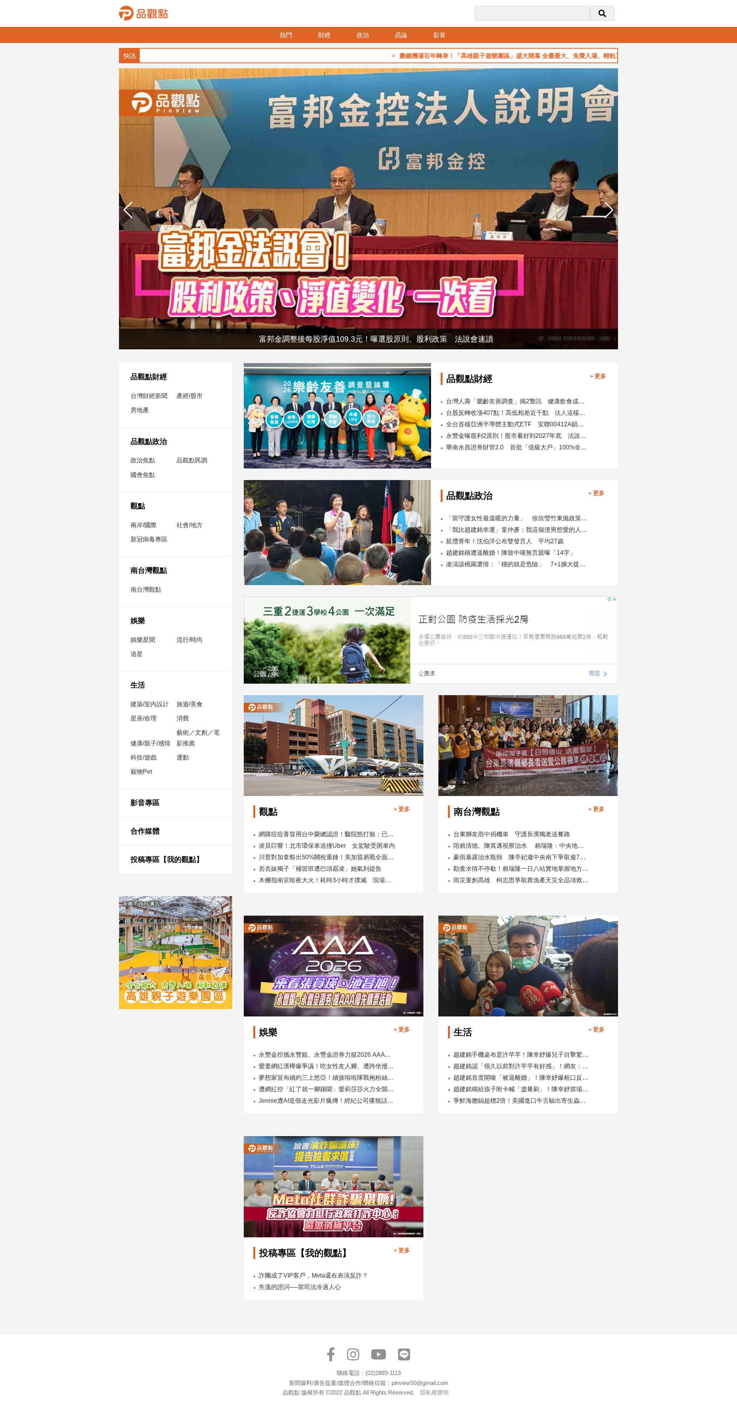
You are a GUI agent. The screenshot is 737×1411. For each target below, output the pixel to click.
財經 (324, 35)
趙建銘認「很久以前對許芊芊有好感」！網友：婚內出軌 (521, 1066)
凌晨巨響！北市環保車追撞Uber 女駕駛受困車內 (327, 846)
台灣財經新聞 (149, 396)
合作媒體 (145, 831)
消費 (183, 718)
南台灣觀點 (149, 570)
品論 (401, 35)
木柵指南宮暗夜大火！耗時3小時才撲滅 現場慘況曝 (327, 880)
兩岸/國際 (144, 525)
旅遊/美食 (190, 704)
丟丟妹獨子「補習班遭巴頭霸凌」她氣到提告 (320, 869)
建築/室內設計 (150, 704)
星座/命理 (144, 718)
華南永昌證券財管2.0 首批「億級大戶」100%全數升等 (518, 447)
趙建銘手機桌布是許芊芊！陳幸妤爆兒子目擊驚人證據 (521, 1054)
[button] (609, 210)
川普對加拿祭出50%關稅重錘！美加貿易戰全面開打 (327, 857)
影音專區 (145, 803)
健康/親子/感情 (150, 743)
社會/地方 (190, 525)
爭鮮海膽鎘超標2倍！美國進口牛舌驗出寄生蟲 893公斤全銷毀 (521, 1100)
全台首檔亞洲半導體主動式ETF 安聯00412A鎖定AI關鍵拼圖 (518, 424)
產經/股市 (190, 396)
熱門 (286, 35)
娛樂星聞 (143, 639)
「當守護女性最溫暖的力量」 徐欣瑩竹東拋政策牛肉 (517, 518)
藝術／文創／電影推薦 (198, 737)
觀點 (138, 506)
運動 (183, 757)
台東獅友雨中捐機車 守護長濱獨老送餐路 (511, 834)
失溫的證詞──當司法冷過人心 (300, 1287)
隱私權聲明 (434, 1392)
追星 (137, 654)
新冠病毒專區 (149, 539)
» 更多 (598, 376)
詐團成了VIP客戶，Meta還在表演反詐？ (313, 1275)
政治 (363, 35)
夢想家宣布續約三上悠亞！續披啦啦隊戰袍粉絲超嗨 (327, 1077)
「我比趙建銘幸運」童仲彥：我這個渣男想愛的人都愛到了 (517, 530)
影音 (439, 35)
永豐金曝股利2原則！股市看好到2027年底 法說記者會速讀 (518, 436)
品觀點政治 (149, 441)
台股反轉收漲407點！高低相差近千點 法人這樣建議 (518, 413)
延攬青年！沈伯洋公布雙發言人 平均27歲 (504, 541)
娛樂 (138, 621)
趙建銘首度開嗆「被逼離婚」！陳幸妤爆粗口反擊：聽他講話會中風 (521, 1077)
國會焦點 (143, 475)
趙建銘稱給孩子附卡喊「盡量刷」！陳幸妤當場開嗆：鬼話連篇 (521, 1089)
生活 (138, 685)
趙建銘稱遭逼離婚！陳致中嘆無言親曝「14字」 (511, 553)
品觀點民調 (192, 460)
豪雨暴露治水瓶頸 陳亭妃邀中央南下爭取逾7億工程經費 (521, 857)
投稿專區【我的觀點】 (167, 859)
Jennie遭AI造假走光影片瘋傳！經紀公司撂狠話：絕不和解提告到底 (327, 1100)
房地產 (140, 410)
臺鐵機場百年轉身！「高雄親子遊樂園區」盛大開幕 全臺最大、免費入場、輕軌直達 (463, 56)
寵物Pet (141, 771)
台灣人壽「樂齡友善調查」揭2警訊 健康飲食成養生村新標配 (518, 401)
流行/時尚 (190, 639)
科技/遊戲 (144, 757)
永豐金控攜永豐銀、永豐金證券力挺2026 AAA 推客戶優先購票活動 (327, 1054)
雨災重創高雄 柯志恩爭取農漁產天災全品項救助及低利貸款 (521, 880)
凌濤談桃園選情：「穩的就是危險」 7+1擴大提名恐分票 (517, 564)
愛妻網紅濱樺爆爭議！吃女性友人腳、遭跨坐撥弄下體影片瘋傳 (327, 1066)
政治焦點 (143, 460)
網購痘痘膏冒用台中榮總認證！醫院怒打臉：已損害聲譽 (327, 834)
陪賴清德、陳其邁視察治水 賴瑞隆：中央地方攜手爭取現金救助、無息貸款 (521, 846)
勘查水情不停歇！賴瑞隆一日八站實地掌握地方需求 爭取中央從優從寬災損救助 (521, 869)
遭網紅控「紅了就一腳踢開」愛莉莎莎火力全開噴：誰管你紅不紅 (327, 1089)
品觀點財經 (149, 377)
